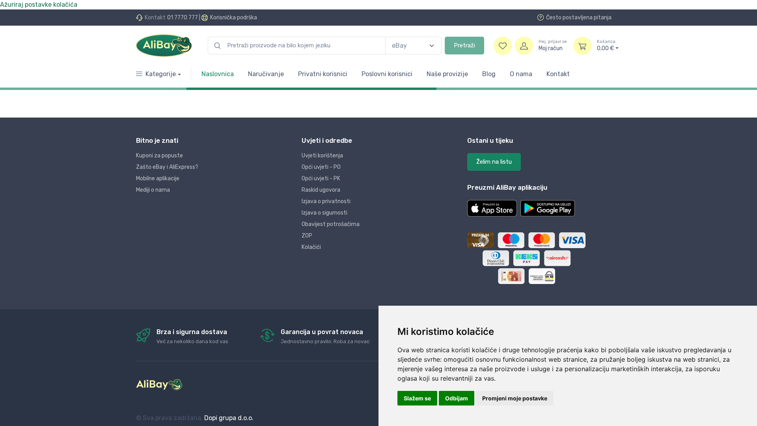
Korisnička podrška (233, 17)
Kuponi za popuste (159, 155)
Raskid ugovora (321, 190)
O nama (521, 74)
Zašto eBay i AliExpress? (167, 167)
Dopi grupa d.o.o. (229, 418)
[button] (492, 208)
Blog (489, 74)
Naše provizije (447, 74)
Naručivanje (266, 74)
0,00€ (606, 45)
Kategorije (160, 74)
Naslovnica (217, 74)
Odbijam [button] (456, 398)
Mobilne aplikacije (157, 178)
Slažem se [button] (417, 398)
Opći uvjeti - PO (321, 167)
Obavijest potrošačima (331, 224)
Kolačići (311, 247)
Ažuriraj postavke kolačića (38, 4)
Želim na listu (494, 161)
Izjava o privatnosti (326, 201)
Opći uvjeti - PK (321, 178)
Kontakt (558, 74)
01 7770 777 (182, 17)
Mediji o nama (153, 190)
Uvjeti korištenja (322, 155)
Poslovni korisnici (387, 74)
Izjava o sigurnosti (324, 212)
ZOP (307, 235)
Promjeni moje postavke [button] (514, 398)
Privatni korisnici (322, 74)
